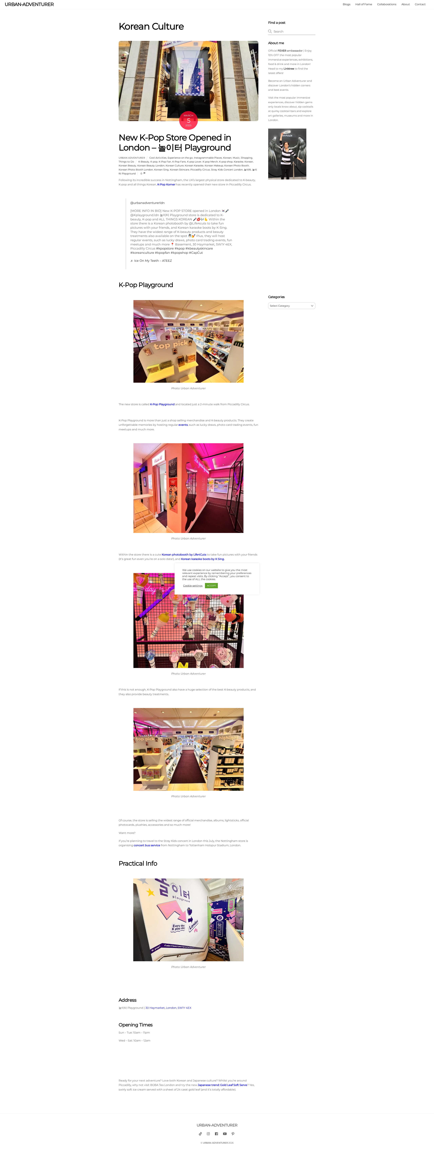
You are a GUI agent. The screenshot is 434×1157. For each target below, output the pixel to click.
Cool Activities (157, 157)
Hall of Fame (363, 4)
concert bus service (147, 845)
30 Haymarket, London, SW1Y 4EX (168, 1007)
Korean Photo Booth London (136, 169)
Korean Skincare (179, 169)
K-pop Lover (194, 161)
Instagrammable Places (208, 157)
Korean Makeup (214, 165)
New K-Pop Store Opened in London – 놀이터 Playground (175, 142)
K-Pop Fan (165, 161)
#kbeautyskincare (199, 248)
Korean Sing (161, 169)
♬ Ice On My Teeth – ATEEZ (151, 260)
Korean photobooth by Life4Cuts (184, 554)
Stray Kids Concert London (227, 169)
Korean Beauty (127, 165)
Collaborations (386, 4)
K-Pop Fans (179, 161)
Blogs (346, 4)
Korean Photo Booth (236, 165)
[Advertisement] (291, 238)
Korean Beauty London (150, 165)
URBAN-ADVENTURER (215, 1142)
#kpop (180, 248)
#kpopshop (179, 252)
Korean (227, 157)
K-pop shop (226, 161)
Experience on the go (180, 157)
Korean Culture (175, 165)
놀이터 (247, 169)
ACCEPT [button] (211, 585)
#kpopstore (165, 248)
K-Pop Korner (166, 184)
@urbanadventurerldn (147, 203)
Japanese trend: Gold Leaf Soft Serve (222, 1085)
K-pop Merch (210, 161)
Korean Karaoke (194, 165)
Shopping (246, 157)
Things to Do (126, 161)
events (183, 424)
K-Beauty (143, 161)
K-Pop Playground (162, 404)
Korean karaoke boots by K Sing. (202, 559)
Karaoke (238, 161)
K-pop (153, 161)
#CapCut (196, 252)
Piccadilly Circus (200, 169)
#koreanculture (142, 252)
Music (236, 157)
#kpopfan (162, 252)
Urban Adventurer (132, 157)
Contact (420, 4)
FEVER (281, 50)
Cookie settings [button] (192, 585)
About (405, 4)
